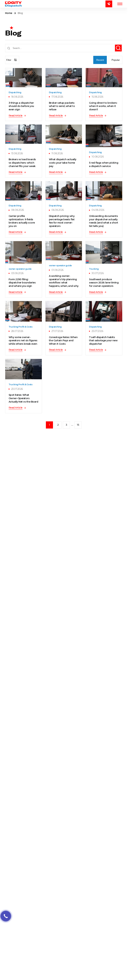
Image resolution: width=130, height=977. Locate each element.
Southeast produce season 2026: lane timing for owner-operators (103, 282)
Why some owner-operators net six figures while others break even (23, 340)
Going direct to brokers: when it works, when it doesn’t (103, 106)
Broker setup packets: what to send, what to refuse (62, 106)
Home (8, 13)
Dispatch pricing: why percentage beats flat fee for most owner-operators (61, 221)
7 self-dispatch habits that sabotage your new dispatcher (103, 340)
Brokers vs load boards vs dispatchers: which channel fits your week (22, 163)
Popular (116, 60)
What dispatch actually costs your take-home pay (62, 163)
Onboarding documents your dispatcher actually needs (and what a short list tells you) (103, 221)
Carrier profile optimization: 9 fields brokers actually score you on (22, 221)
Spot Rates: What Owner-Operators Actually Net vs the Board (23, 398)
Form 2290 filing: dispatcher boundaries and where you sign (22, 282)
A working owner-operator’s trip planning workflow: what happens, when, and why (64, 280)
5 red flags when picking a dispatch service (103, 164)
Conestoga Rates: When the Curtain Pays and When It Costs (63, 340)
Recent (100, 60)
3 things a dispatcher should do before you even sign (21, 106)
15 (78, 424)
